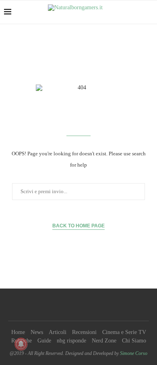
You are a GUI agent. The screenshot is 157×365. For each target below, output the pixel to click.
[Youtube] (89, 305)
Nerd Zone (104, 341)
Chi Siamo (134, 341)
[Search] (149, 12)
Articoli (57, 332)
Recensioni (84, 332)
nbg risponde (71, 341)
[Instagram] (78, 305)
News (37, 332)
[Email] (99, 305)
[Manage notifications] (20, 344)
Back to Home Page (78, 226)
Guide (44, 341)
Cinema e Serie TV (124, 332)
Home (18, 332)
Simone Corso (133, 353)
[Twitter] (68, 305)
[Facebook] (57, 305)
